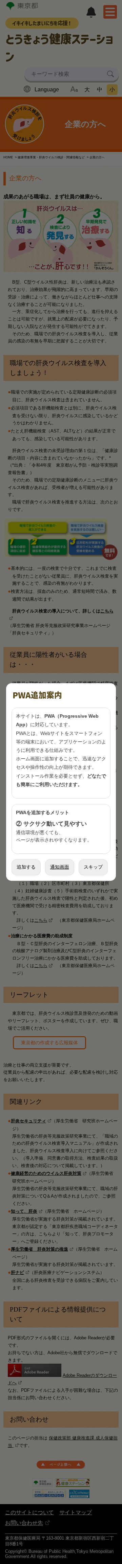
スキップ (93, 867)
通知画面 (59, 867)
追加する (26, 867)
